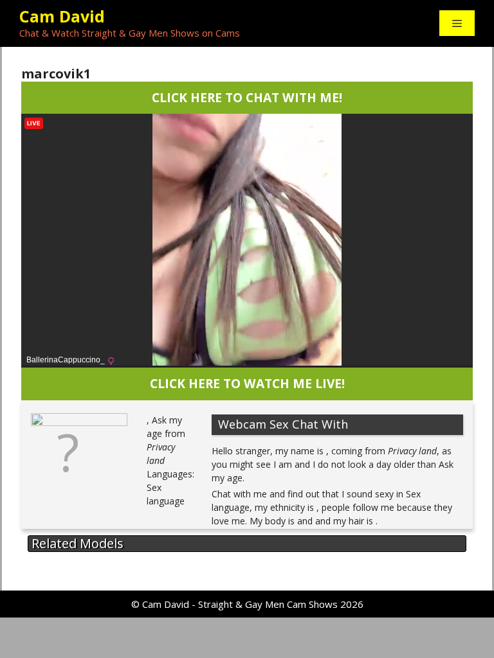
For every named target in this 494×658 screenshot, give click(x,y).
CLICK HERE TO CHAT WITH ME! (247, 97)
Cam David (62, 16)
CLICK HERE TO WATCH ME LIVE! (247, 383)
